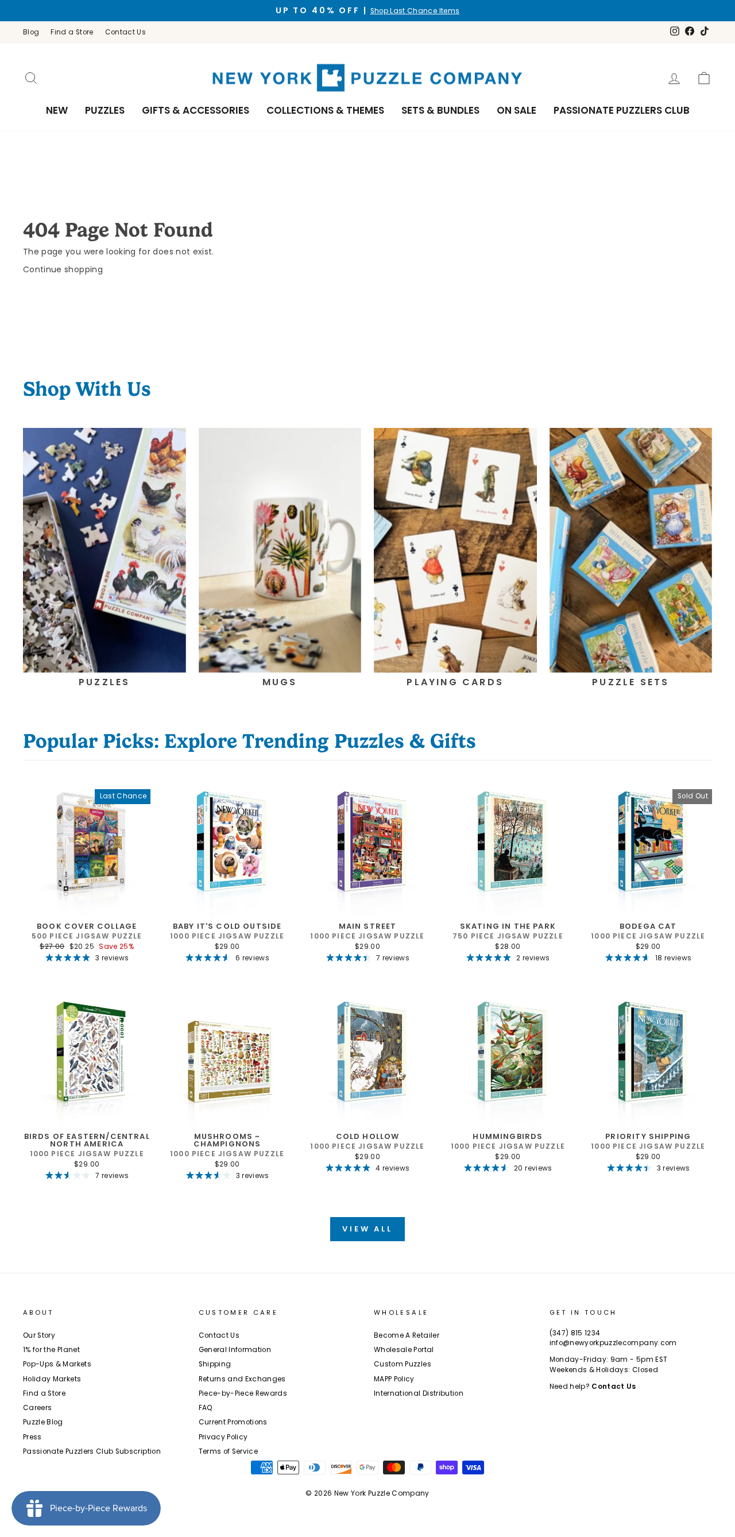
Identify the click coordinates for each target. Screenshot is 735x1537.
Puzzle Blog (43, 1422)
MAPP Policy (394, 1379)
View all (367, 1228)
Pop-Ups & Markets (57, 1364)
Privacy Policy (223, 1437)
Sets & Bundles (440, 110)
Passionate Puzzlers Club (622, 110)
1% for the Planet (51, 1349)
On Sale (516, 110)
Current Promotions (233, 1422)
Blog (31, 32)
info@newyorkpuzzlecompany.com (613, 1342)
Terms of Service (228, 1451)
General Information (235, 1349)
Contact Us (125, 32)
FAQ (206, 1407)
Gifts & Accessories (195, 110)
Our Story (39, 1335)
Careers (37, 1407)
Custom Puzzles (402, 1364)
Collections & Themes (325, 110)
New (57, 110)
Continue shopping (63, 269)
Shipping (215, 1364)
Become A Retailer (406, 1335)
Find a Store (72, 32)
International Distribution (418, 1393)
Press (32, 1437)
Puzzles (105, 110)
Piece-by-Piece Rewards (243, 1393)
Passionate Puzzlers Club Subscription (92, 1451)
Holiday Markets (52, 1379)
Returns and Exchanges (242, 1379)
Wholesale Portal (404, 1349)
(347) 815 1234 (575, 1333)
